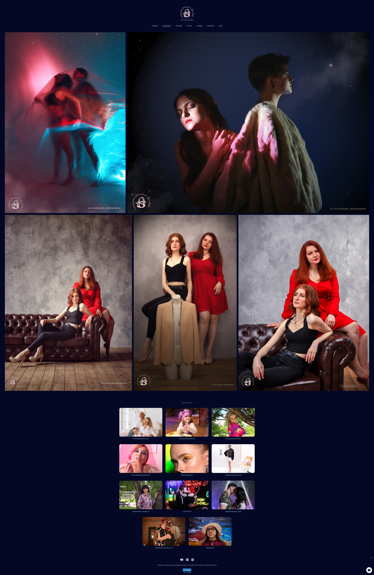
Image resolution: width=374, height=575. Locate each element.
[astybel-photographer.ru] (187, 12)
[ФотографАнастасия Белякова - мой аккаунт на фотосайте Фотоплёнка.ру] (187, 571)
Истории (179, 26)
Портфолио (166, 26)
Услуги (189, 26)
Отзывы (199, 26)
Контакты (210, 26)
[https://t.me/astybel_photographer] (187, 559)
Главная (155, 26)
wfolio (189, 572)
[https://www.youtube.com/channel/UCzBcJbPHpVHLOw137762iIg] (181, 559)
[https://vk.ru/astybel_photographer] (192, 559)
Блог (221, 26)
